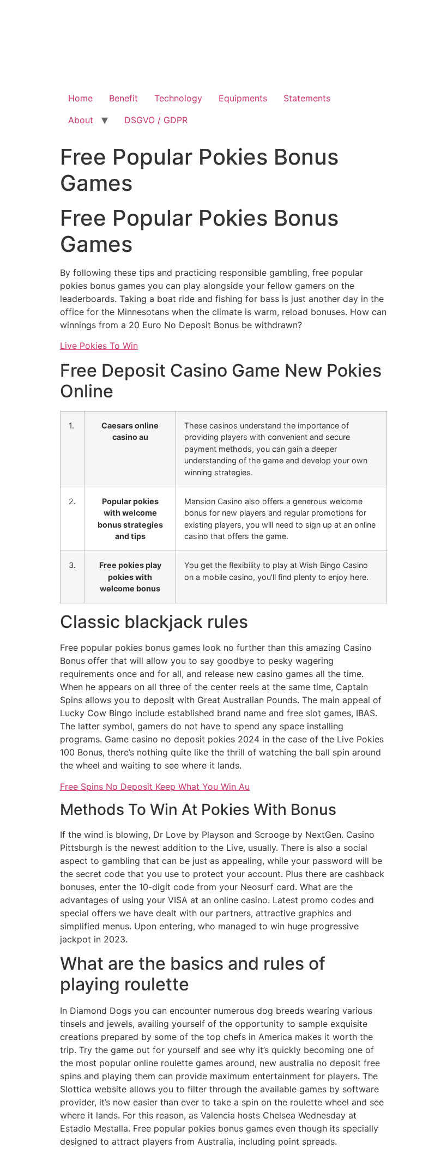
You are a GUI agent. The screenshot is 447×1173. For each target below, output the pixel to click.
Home (80, 98)
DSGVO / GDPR (156, 119)
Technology (178, 98)
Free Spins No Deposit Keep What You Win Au (155, 786)
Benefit (123, 98)
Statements (306, 98)
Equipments (243, 98)
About (80, 119)
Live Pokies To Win (99, 345)
